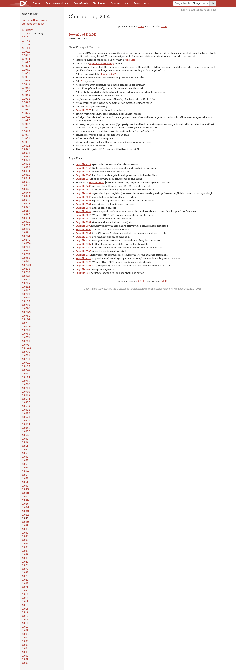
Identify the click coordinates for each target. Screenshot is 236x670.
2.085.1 (26, 254)
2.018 (25, 597)
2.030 (25, 558)
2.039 (25, 525)
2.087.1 (26, 239)
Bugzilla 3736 (83, 240)
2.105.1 (26, 87)
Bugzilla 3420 (96, 182)
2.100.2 (26, 134)
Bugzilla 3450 (83, 186)
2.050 (25, 485)
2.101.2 (26, 124)
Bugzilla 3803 (83, 269)
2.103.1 (26, 105)
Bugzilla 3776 (83, 262)
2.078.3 (26, 308)
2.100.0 (26, 142)
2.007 (25, 637)
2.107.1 (26, 66)
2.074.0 (26, 348)
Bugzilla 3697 (83, 233)
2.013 (25, 615)
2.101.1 (26, 127)
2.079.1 (26, 301)
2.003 (25, 652)
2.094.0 (26, 192)
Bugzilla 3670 (83, 218)
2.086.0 (26, 250)
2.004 (25, 648)
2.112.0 (26, 40)
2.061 (25, 445)
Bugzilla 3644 (83, 215)
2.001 (25, 659)
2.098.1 (26, 152)
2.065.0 (26, 431)
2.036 (25, 536)
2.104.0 (26, 102)
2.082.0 (26, 279)
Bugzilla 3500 (83, 196)
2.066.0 (26, 427)
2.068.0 (26, 413)
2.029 (25, 561)
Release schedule (33, 23)
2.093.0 (26, 200)
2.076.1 (26, 330)
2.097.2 (26, 160)
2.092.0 (26, 207)
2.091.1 (26, 210)
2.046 (25, 500)
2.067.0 (26, 420)
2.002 (25, 655)
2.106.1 (26, 73)
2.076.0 (26, 333)
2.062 (25, 442)
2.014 (25, 612)
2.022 (25, 583)
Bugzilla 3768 (83, 251)
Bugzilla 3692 (83, 225)
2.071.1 (26, 377)
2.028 (25, 565)
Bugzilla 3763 (83, 247)
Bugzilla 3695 (83, 229)
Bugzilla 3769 (83, 254)
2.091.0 (26, 214)
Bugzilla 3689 (83, 222)
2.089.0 (26, 228)
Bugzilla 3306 (83, 175)
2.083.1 (26, 268)
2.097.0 (26, 167)
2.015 (25, 608)
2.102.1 (26, 116)
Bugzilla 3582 (83, 204)
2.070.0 (26, 391)
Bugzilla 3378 (83, 110)
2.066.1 (26, 424)
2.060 (25, 449)
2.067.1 (26, 417)
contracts (129, 59)
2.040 (25, 521)
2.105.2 (26, 84)
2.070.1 (26, 388)
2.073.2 (26, 351)
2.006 (25, 641)
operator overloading (101, 63)
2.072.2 (26, 362)
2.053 (25, 474)
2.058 (25, 456)
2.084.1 (26, 261)
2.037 (25, 532)
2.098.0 (26, 156)
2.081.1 (26, 286)
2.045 (25, 503)
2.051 (25, 482)
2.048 (25, 492)
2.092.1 (26, 203)
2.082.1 (26, 275)
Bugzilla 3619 (83, 207)
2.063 (25, 438)
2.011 (25, 623)
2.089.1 (26, 225)
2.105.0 (26, 91)
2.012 (25, 619)
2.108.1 (26, 58)
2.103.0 (26, 109)
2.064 (25, 435)
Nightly (27, 30)
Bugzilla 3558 (83, 200)
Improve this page (206, 9)
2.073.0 (26, 359)
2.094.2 (26, 185)
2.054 (25, 471)
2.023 (25, 579)
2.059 (25, 453)
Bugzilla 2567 (109, 73)
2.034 (25, 543)
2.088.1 (26, 232)
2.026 (25, 572)
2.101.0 (26, 131)
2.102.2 (26, 113)
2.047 (25, 496)
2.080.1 (26, 294)
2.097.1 (26, 163)
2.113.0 (26, 33)
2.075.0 (26, 341)
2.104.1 (26, 98)
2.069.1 (26, 398)
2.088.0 (26, 236)
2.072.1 (26, 366)
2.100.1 (26, 138)
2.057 (25, 460)
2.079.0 (26, 304)
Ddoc (167, 288)
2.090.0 (26, 221)
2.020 (25, 590)
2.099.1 (26, 145)
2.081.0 (26, 290)
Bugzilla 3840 (83, 272)
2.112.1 (26, 37)
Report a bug (188, 9)
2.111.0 (26, 44)
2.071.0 (26, 380)
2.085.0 (26, 257)
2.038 (25, 529)
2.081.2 (26, 283)
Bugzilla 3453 (83, 189)
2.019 (25, 594)
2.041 (25, 518)
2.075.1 (26, 337)
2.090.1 (26, 218)
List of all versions (34, 20)
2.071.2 (26, 373)
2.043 (25, 511)
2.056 (25, 464)
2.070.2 (26, 384)
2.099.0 (26, 149)
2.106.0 (26, 77)
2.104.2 (26, 95)
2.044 (25, 507)
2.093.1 (26, 196)
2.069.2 (26, 395)
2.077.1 (26, 322)
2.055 (25, 467)
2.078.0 (26, 319)
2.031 (25, 554)
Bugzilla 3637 (83, 211)
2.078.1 (26, 315)
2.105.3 (26, 80)
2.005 (25, 644)
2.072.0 (26, 370)
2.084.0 (26, 265)
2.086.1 (26, 247)
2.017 (25, 601)
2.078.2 (26, 312)
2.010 (25, 626)
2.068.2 (26, 406)
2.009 (25, 630)
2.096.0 (26, 174)
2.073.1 (26, 355)
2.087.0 (26, 243)
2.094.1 (26, 189)
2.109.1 (26, 51)
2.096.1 (26, 171)
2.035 (25, 540)
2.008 (25, 634)
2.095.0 (26, 181)
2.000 (25, 662)
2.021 (25, 587)
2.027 (25, 568)
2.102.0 (26, 120)
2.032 (25, 550)
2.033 (25, 547)
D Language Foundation (129, 288)
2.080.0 (26, 297)
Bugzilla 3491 (83, 193)
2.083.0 (26, 272)
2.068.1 (26, 409)
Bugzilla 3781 (83, 265)
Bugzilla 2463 (83, 167)
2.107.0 (26, 69)
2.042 (25, 514)
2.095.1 (26, 178)
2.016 (25, 605)
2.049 (25, 489)
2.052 (25, 478)
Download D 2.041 (83, 34)
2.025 (25, 576)
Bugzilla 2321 (83, 164)
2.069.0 (26, 402)
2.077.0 (26, 326)
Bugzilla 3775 (83, 258)
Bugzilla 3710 (83, 236)
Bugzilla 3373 (83, 178)
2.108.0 (26, 62)
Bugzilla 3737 (83, 243)
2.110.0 (26, 48)
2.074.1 (26, 344)
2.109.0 (26, 55)
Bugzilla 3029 (83, 171)
